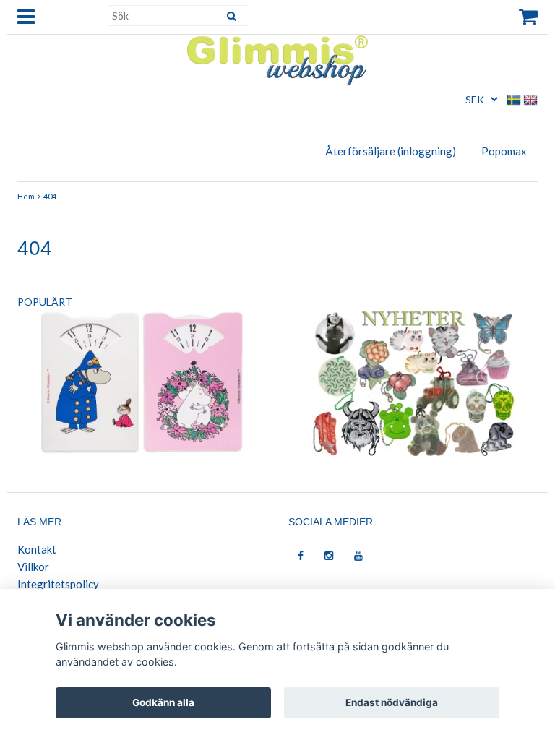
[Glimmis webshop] (277, 57)
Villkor (33, 566)
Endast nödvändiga (391, 702)
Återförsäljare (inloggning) (390, 151)
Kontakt (36, 549)
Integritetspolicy (58, 583)
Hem (26, 196)
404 (49, 196)
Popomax (504, 151)
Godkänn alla (163, 702)
